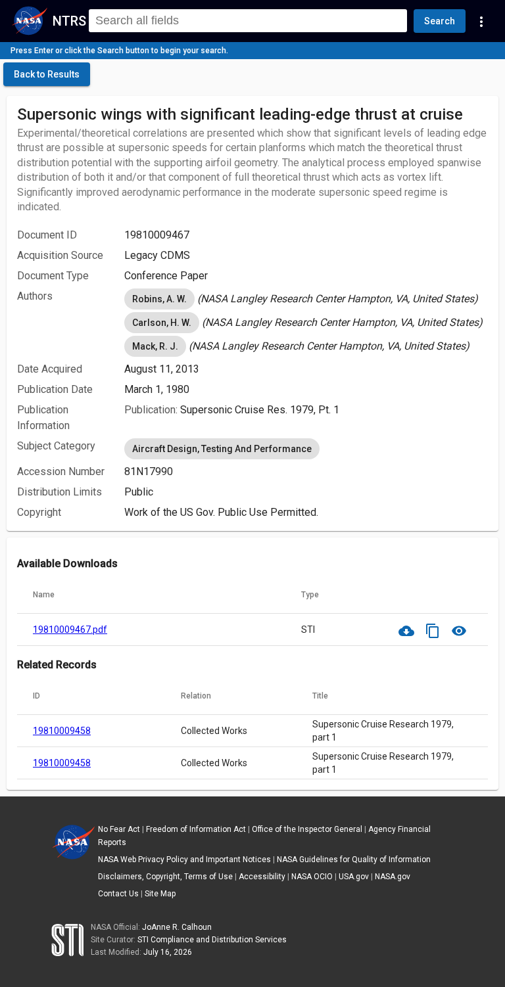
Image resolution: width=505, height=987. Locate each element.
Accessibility (262, 876)
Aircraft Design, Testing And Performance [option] (222, 449)
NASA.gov (392, 876)
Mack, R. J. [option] (155, 346)
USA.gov (354, 876)
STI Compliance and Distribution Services (212, 939)
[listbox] (306, 299)
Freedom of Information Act (196, 829)
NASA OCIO (312, 876)
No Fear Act (119, 829)
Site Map (160, 893)
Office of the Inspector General (307, 829)
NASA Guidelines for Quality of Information (354, 859)
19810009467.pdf (70, 629)
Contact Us (118, 893)
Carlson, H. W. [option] (161, 322)
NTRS (69, 21)
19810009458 (62, 730)
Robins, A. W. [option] (159, 299)
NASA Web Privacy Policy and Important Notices (184, 859)
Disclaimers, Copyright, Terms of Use (165, 876)
